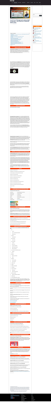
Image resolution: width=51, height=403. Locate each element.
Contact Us (32, 397)
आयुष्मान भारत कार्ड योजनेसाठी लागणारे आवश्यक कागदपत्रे (17, 42)
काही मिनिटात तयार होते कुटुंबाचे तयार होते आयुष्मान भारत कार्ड (17, 36)
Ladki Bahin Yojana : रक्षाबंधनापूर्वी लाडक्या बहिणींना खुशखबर (37, 41)
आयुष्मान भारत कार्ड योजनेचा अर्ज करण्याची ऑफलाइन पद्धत (17, 43)
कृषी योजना (28, 2)
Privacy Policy (32, 400)
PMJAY (10, 389)
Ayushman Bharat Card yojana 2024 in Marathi (14, 387)
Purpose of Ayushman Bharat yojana (22, 389)
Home (12, 2)
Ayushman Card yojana (21, 388)
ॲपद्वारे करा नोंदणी (13, 44)
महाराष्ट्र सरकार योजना (23, 398)
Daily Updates (15, 2)
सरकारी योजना (23, 2)
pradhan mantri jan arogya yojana (15, 389)
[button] (40, 4)
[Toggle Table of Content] (29, 33)
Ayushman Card (16, 388)
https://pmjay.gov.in (19, 199)
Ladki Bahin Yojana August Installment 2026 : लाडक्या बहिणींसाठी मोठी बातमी (37, 28)
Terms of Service (33, 399)
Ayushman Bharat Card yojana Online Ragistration (24, 387)
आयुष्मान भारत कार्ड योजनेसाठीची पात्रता (15, 41)
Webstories (32, 2)
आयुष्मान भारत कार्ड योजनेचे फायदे (14, 40)
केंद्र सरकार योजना (15, 386)
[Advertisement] (20, 28)
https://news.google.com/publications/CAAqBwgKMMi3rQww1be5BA (22, 371)
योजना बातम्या (19, 2)
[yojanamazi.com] (12, 1)
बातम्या (37, 2)
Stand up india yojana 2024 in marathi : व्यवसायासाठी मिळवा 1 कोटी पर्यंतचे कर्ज (18, 391)
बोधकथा (40, 2)
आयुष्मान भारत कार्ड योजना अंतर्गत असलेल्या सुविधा (16, 39)
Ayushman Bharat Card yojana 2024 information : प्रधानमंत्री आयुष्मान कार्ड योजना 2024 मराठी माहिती (20, 34)
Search (34, 14)
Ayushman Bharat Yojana (12, 388)
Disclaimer (32, 398)
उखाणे (34, 2)
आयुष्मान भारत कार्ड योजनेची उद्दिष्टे (14, 38)
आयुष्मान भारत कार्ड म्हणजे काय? (14, 35)
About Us (32, 396)
